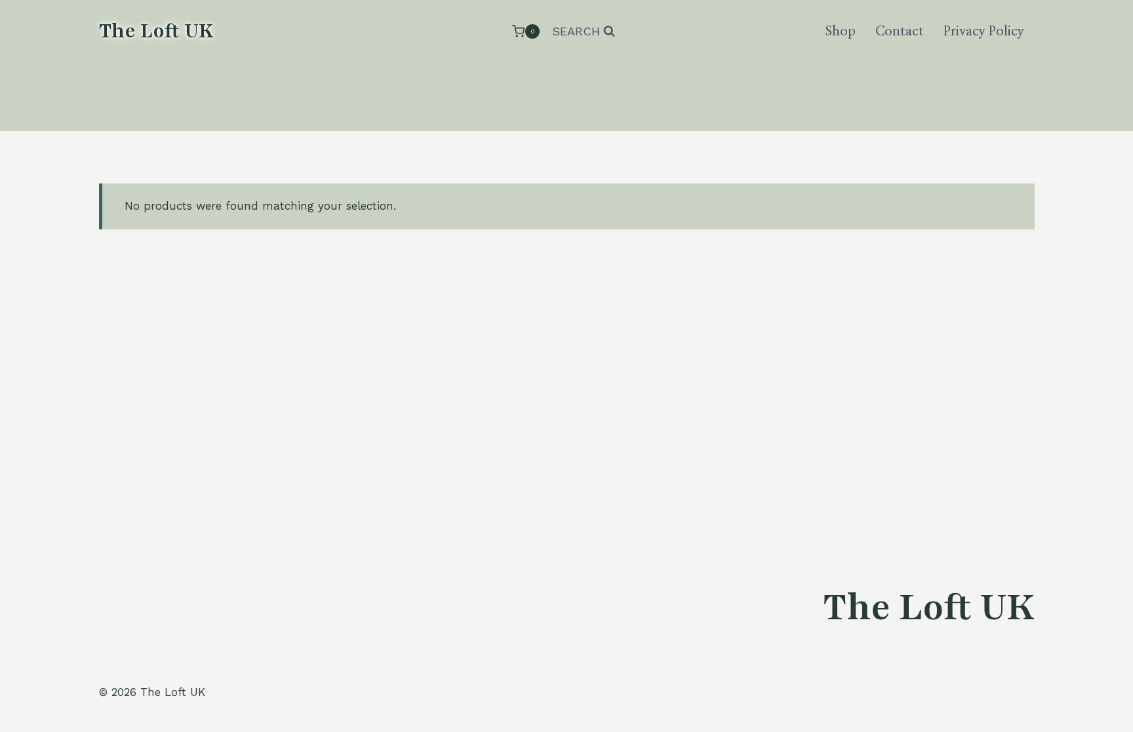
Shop (840, 31)
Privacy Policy (984, 31)
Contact (899, 31)
